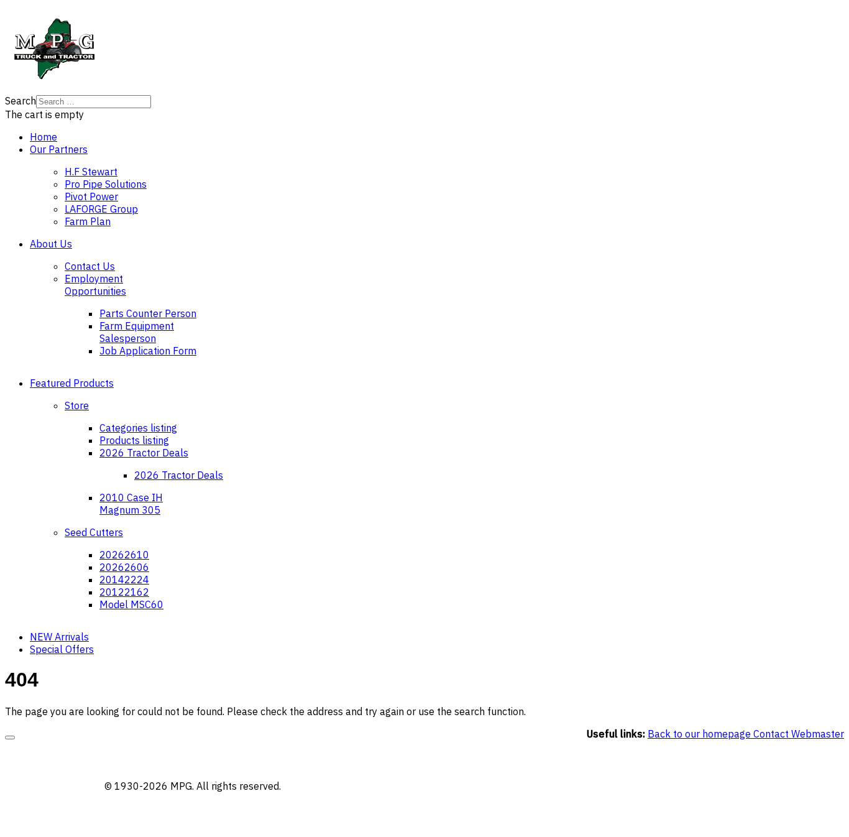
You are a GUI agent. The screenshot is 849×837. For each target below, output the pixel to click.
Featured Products (72, 383)
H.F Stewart (91, 171)
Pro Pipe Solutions (106, 184)
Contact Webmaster (798, 734)
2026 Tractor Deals (143, 452)
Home (43, 137)
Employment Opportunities (95, 284)
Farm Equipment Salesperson (136, 332)
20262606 (124, 567)
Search (20, 101)
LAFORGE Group (101, 209)
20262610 (124, 554)
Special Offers (62, 649)
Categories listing (138, 428)
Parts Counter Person (147, 313)
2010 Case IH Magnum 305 (131, 503)
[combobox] (93, 101)
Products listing (134, 440)
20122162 (124, 592)
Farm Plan (88, 221)
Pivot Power (91, 196)
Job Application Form (147, 351)
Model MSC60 (131, 604)
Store (77, 405)
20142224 (124, 579)
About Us (51, 244)
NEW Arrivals (59, 637)
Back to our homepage (700, 734)
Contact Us (90, 266)
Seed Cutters (94, 532)
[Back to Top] (10, 737)
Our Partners (59, 149)
